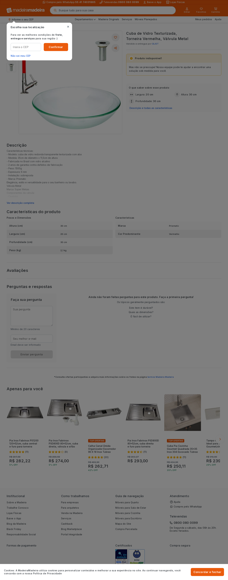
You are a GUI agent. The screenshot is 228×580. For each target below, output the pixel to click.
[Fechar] (68, 27)
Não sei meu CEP (21, 55)
